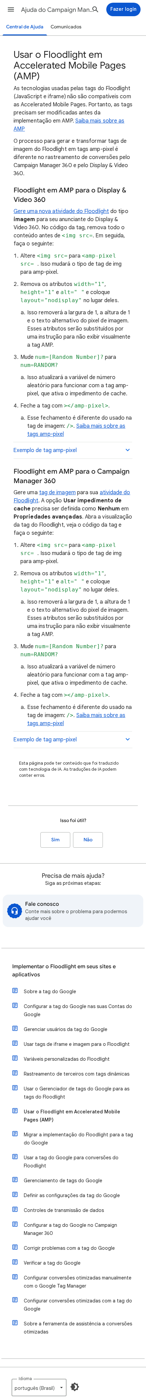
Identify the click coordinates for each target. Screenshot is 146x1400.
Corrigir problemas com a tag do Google (69, 1248)
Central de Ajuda (24, 27)
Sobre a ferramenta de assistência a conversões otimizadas (78, 1328)
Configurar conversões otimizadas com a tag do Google (78, 1305)
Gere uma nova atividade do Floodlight (61, 211)
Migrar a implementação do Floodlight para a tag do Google (78, 1139)
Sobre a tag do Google (50, 991)
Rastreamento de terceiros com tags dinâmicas (76, 1074)
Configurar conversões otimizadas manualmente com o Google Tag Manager (77, 1282)
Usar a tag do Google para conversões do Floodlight (71, 1162)
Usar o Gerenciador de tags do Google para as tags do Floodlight (76, 1093)
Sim (55, 840)
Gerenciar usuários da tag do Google (65, 1029)
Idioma (25, 1378)
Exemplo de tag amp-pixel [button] (45, 450)
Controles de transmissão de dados (64, 1210)
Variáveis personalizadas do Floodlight (67, 1059)
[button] (11, 9)
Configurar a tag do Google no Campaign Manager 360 (70, 1229)
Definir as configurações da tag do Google (72, 1195)
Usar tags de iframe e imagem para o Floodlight (77, 1044)
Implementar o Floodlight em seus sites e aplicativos (64, 970)
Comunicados (66, 27)
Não (88, 840)
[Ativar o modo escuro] (75, 1387)
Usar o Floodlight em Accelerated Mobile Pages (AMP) (72, 1116)
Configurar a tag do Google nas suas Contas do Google (78, 1010)
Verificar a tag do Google (52, 1263)
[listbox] (39, 1387)
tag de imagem (57, 492)
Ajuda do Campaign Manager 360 (58, 10)
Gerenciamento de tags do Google (63, 1181)
